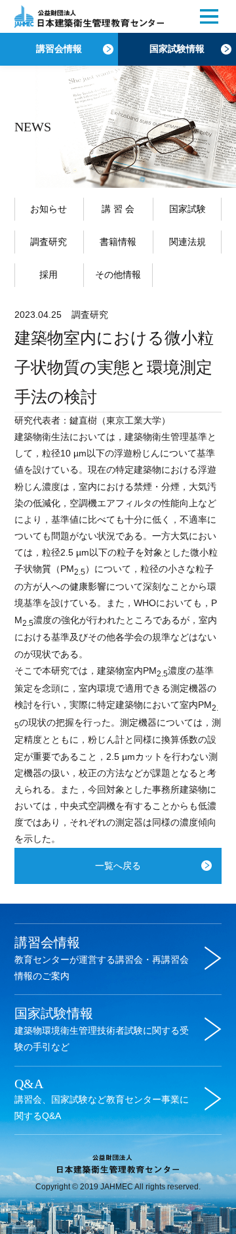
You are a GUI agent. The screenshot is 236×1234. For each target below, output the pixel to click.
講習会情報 (59, 49)
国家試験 (187, 209)
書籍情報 (118, 241)
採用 (48, 274)
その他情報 (118, 274)
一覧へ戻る (118, 866)
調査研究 (48, 241)
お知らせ (48, 209)
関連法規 (187, 241)
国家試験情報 (177, 49)
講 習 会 (118, 209)
